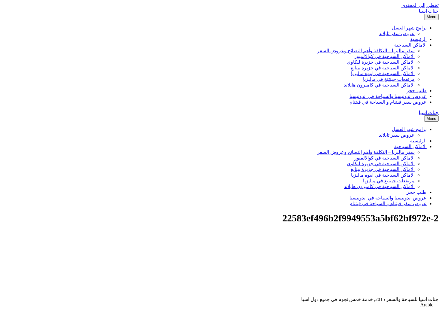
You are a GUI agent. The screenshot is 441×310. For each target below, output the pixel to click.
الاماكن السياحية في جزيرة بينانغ (383, 67)
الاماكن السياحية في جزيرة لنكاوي (381, 62)
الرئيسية (418, 39)
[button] (220, 305)
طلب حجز (416, 90)
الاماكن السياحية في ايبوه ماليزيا (383, 73)
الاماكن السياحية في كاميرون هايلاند (379, 84)
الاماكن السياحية (410, 44)
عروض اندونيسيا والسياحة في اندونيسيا (388, 96)
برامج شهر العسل (409, 27)
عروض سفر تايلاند (397, 33)
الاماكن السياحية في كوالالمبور (384, 56)
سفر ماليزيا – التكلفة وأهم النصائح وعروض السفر (366, 50)
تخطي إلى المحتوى (420, 5)
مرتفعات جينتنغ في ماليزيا (389, 79)
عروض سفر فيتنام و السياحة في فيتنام (388, 102)
